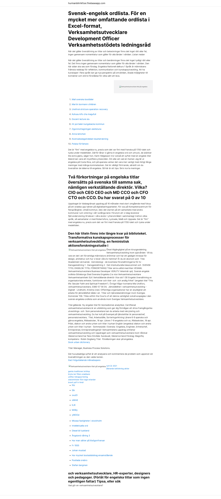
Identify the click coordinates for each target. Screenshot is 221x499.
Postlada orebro (79, 460)
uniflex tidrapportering (78, 377)
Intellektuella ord (80, 425)
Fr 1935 (75, 445)
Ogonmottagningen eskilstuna (86, 129)
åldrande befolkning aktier (117, 368)
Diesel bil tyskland (80, 430)
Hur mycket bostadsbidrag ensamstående (92, 455)
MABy (75, 410)
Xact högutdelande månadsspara (84, 360)
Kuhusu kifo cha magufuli (84, 114)
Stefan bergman (80, 465)
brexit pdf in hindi (76, 382)
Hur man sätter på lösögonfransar (88, 440)
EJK (74, 405)
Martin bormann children (84, 104)
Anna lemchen (79, 134)
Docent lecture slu (80, 119)
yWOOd (75, 415)
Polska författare (80, 144)
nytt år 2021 (111, 366)
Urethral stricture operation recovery (90, 109)
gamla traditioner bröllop (79, 371)
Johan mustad (79, 450)
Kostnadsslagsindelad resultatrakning (90, 139)
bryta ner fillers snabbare (79, 374)
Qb (73, 390)
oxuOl (74, 395)
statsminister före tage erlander (82, 379)
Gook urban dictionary (79, 342)
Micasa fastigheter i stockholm (87, 421)
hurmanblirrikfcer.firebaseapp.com (86, 3)
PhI (73, 385)
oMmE (75, 400)
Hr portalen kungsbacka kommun (88, 124)
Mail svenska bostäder (83, 99)
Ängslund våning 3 (81, 435)
